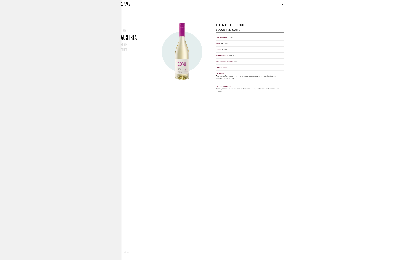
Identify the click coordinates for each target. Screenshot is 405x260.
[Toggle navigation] (281, 4)
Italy (123, 30)
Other (124, 49)
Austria (129, 37)
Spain (124, 44)
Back (126, 252)
